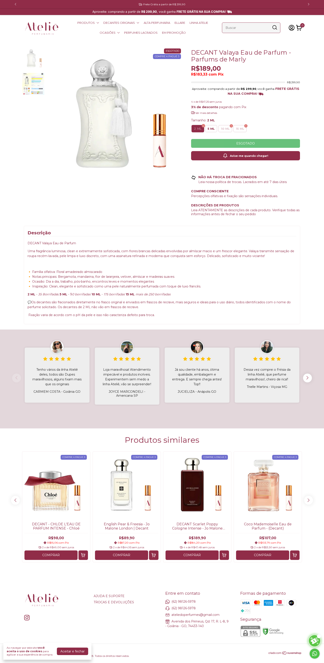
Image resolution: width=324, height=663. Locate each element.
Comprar (51, 555)
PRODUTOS (86, 22)
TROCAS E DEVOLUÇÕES (114, 602)
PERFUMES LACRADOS (141, 32)
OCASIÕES (107, 32)
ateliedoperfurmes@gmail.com (195, 615)
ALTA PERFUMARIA (157, 22)
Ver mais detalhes (206, 113)
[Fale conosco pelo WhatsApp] (315, 654)
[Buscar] (274, 27)
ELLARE (180, 22)
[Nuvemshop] (285, 654)
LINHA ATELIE (199, 22)
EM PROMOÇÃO (174, 32)
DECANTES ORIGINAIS (119, 22)
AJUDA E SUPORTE (109, 596)
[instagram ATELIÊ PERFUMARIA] (27, 618)
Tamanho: (203, 120)
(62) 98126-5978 (183, 602)
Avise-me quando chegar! (249, 155)
